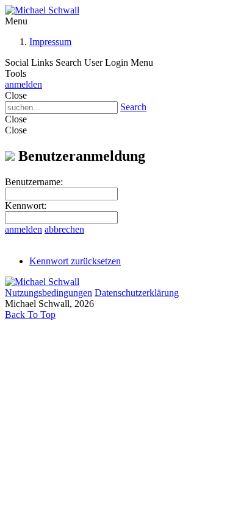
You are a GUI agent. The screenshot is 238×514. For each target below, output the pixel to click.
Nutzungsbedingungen (48, 292)
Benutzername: (34, 182)
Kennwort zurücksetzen (75, 261)
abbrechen (64, 229)
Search (133, 107)
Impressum (50, 42)
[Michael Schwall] (42, 10)
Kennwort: (25, 205)
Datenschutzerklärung (137, 292)
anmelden (23, 84)
